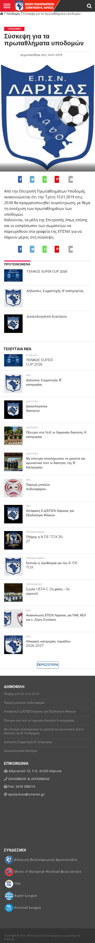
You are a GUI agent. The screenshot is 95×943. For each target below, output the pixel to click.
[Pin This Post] (57, 179)
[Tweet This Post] (32, 179)
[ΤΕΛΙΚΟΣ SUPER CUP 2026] (13, 275)
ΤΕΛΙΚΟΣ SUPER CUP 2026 (47, 271)
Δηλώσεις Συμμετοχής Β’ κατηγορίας (55, 291)
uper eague (25, 896)
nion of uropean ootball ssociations (47, 871)
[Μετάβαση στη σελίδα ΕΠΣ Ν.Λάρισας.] (1, 13)
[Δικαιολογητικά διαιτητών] (13, 323)
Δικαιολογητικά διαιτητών (47, 316)
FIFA (17, 884)
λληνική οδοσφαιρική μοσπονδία (45, 860)
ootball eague (27, 908)
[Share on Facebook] (21, 179)
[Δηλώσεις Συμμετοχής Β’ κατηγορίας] (13, 298)
